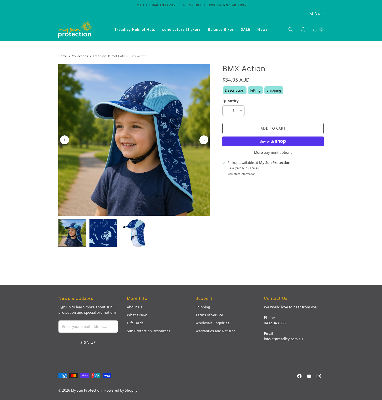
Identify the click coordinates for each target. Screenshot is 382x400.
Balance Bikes (221, 29)
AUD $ (315, 13)
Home (62, 56)
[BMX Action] (134, 139)
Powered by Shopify (120, 390)
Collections (80, 56)
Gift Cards (135, 323)
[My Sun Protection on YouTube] (309, 376)
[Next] (203, 139)
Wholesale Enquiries (212, 323)
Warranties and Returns (215, 331)
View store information (241, 173)
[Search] (290, 29)
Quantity (230, 100)
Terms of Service (209, 315)
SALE (245, 29)
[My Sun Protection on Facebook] (299, 376)
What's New (137, 315)
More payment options (273, 152)
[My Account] (303, 29)
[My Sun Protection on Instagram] (319, 376)
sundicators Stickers (181, 29)
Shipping (202, 307)
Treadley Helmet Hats (135, 29)
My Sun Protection (87, 390)
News (262, 29)
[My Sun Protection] (75, 29)
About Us (134, 307)
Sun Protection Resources (148, 331)
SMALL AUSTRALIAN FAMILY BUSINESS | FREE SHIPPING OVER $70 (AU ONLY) (191, 5)
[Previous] (64, 139)
